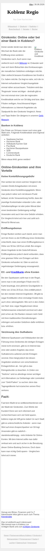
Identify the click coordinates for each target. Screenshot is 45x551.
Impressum (32, 543)
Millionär (23, 63)
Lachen (12, 543)
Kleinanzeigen (12, 539)
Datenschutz (21, 543)
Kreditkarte (17, 272)
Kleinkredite (6, 517)
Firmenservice (25, 539)
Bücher (35, 29)
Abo (31, 4)
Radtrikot (32, 26)
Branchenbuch (14, 29)
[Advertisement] (22, 484)
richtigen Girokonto (31, 527)
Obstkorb (23, 26)
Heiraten (26, 29)
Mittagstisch (12, 26)
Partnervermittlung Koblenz (21, 535)
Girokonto (37, 535)
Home (6, 535)
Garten (35, 539)
